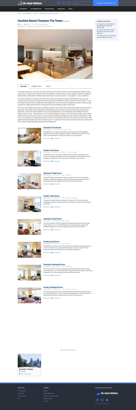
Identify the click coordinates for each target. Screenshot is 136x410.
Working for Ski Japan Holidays (50, 396)
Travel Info (61, 9)
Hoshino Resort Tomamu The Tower (49, 13)
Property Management (48, 393)
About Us (45, 390)
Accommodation (36, 9)
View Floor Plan (56, 138)
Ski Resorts (23, 9)
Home (19, 13)
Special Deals (49, 9)
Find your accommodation (105, 3)
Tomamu (35, 13)
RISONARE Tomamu (26, 369)
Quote (70, 9)
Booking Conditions (48, 398)
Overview (23, 86)
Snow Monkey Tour (22, 396)
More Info (47, 138)
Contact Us (46, 401)
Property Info (36, 86)
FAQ (19, 398)
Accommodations (22, 390)
